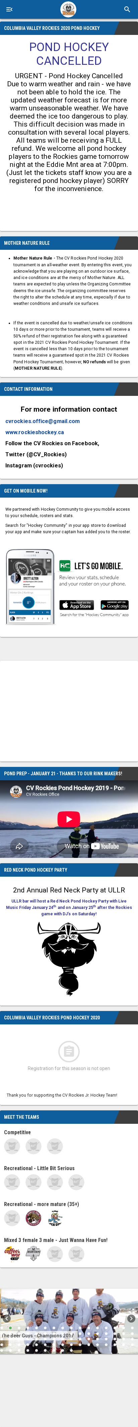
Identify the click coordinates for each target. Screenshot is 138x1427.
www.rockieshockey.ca (34, 432)
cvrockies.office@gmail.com (42, 421)
